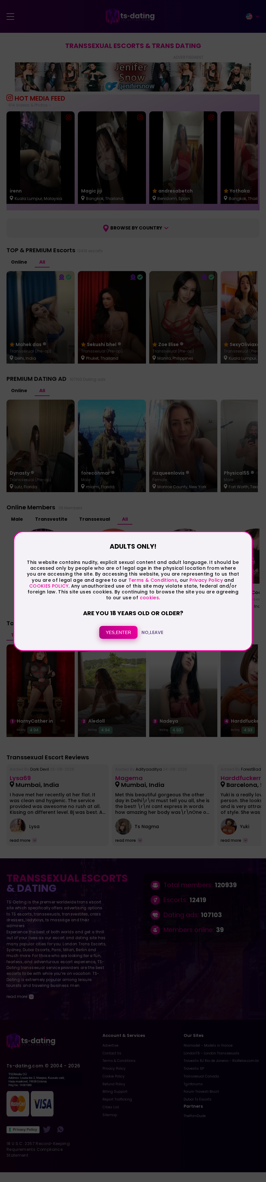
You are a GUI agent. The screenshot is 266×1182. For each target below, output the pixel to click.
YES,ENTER (118, 632)
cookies (149, 597)
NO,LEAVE (152, 632)
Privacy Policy (205, 580)
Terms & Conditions (152, 580)
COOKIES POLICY (48, 586)
